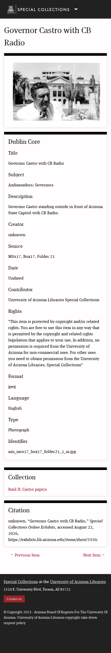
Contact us (14, 599)
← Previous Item (24, 555)
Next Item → (94, 555)
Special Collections (21, 582)
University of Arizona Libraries (78, 582)
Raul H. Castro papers (27, 490)
